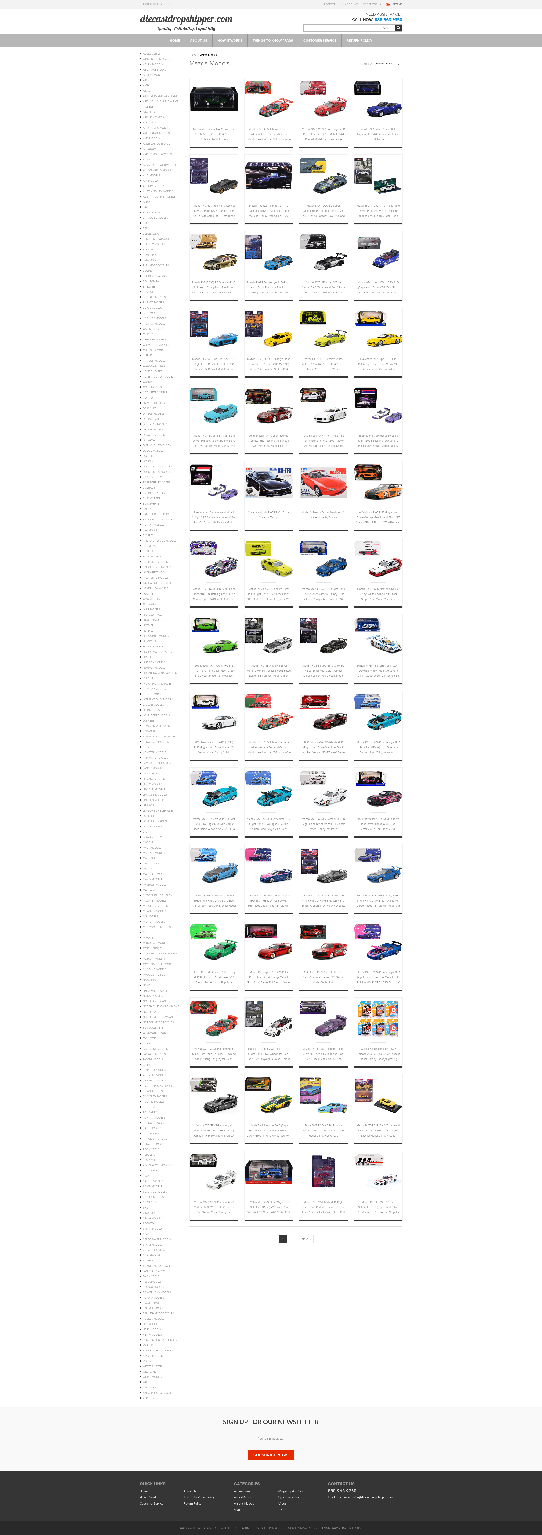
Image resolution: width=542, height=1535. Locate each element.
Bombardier (151, 254)
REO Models (151, 1149)
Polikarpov (151, 1112)
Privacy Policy (307, 1528)
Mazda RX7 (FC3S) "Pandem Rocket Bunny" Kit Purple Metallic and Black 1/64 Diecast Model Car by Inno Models (323, 1054)
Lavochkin (150, 773)
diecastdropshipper (217, 1528)
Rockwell (150, 1160)
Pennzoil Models (155, 1070)
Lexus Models (152, 784)
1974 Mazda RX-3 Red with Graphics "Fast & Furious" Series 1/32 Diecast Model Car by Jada (323, 977)
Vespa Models (152, 1334)
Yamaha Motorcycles (158, 1392)
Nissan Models (153, 995)
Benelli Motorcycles (158, 239)
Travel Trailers (153, 1302)
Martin (147, 868)
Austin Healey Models (158, 191)
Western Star (152, 1366)
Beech (147, 223)
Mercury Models (155, 911)
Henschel (149, 641)
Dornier (148, 456)
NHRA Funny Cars (155, 990)
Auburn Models (154, 186)
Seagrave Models (155, 1191)
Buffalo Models (154, 297)
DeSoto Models (154, 434)
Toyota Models (153, 1297)
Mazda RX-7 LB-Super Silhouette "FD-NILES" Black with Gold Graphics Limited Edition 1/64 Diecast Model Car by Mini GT (323, 671)
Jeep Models (151, 710)
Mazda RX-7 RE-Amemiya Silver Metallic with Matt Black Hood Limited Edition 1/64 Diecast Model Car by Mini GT (269, 671)
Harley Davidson (154, 620)
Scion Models (152, 1186)
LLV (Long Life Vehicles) (158, 810)
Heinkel (148, 630)
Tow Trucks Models (157, 1292)
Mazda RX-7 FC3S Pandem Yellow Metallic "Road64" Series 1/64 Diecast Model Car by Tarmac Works (323, 364)
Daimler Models (154, 403)
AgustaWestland (154, 69)
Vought (148, 1361)
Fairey (147, 509)
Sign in (146, 4)
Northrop (150, 1011)
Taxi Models (151, 1276)
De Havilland (152, 419)
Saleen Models (153, 1181)
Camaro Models (154, 323)
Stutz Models (152, 1244)
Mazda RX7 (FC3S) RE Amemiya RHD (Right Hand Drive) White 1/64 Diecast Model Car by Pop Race (323, 824)
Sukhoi (148, 1260)
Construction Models (159, 376)
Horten (148, 657)
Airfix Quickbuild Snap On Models (161, 104)
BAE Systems (151, 212)
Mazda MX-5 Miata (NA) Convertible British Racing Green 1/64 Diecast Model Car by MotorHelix (214, 134)
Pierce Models (153, 1091)
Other (147, 1043)
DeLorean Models (155, 424)
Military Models (154, 921)
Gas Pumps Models (156, 577)
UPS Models (151, 1324)
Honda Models (153, 646)
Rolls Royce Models (157, 1165)
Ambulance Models (156, 133)
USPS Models (152, 1329)
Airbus (147, 80)
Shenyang (150, 1202)
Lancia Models (153, 768)
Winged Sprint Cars (156, 59)
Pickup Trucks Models (158, 1085)
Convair (148, 381)
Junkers (149, 720)
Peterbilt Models (155, 1075)
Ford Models (152, 556)
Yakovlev (149, 1387)
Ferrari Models (154, 524)
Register (330, 4)
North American (154, 1001)
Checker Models (154, 339)
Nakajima (149, 980)
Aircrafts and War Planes (161, 96)
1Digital (357, 1528)
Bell (146, 228)
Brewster (149, 286)
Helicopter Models (156, 636)
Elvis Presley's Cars (157, 482)
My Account (349, 4)
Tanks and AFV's (154, 1271)
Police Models (153, 1107)
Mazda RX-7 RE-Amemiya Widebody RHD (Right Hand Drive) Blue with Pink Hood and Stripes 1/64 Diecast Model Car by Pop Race (269, 901)
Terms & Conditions (280, 1528)
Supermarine (152, 1255)
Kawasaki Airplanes (156, 726)
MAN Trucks (151, 863)
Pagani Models (153, 1059)
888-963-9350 (388, 19)
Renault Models (154, 1144)
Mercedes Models (155, 905)
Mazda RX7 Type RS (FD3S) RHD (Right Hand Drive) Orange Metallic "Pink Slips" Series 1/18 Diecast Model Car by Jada (268, 978)
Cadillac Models (154, 318)
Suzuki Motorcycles (157, 1265)
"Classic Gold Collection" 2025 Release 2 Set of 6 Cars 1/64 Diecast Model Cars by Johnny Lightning (378, 1054)
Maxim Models (152, 879)
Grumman (149, 604)
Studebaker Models (157, 1239)
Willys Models (153, 1377)
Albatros (149, 122)
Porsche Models (154, 1123)
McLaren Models (154, 900)
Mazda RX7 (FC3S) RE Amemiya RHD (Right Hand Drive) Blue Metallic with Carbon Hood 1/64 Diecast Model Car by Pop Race (378, 901)
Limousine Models (155, 794)
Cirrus (147, 355)
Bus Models (151, 313)
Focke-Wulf (151, 546)
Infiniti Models (153, 694)
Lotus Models (153, 826)
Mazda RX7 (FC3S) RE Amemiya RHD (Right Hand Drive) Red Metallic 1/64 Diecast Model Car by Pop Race (323, 134)
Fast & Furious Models (159, 519)
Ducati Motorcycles (157, 466)
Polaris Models (154, 1101)
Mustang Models (155, 969)
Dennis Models (153, 429)
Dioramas (149, 440)
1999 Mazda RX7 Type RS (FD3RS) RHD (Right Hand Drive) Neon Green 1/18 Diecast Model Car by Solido (214, 670)
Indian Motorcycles (157, 683)
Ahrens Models (154, 74)
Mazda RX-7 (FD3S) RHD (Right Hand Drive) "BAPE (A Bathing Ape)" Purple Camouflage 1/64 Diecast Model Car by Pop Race (213, 595)
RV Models (150, 1170)
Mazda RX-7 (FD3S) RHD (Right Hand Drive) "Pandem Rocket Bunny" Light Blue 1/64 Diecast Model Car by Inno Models (213, 441)
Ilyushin (148, 678)
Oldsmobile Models (156, 1033)
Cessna (148, 334)
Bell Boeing (151, 233)
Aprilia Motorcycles (157, 154)
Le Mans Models (154, 778)
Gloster (149, 593)
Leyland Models (154, 789)
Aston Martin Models (158, 170)
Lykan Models (152, 837)
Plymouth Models (155, 1096)
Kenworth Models (156, 741)
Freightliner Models (157, 567)
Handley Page (152, 614)
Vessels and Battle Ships (160, 1340)
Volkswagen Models (157, 1350)
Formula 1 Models (155, 561)
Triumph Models (154, 1308)
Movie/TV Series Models (159, 964)
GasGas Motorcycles (158, 583)
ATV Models (151, 180)
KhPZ (146, 747)
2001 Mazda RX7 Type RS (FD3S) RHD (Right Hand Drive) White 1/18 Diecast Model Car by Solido (214, 747)
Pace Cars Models (155, 1048)
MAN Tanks (150, 858)
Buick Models (152, 307)
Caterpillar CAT (154, 329)
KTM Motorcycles (155, 757)
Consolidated (153, 371)
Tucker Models (153, 1318)
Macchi (148, 842)
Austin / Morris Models (159, 196)
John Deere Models (156, 715)
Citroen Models (154, 360)
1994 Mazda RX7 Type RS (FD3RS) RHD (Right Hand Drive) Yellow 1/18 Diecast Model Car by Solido (378, 364)
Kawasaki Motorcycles (159, 736)
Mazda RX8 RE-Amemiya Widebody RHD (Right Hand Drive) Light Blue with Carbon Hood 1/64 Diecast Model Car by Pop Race (214, 901)
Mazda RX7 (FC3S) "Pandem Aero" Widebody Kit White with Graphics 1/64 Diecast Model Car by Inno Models (214, 1208)
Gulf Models (152, 609)
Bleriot (148, 249)
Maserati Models (154, 874)
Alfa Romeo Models (156, 127)
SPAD (146, 1234)
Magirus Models (154, 853)
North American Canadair (161, 1006)
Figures (148, 535)
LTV (145, 831)
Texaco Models (153, 1287)
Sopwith (149, 1223)
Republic (149, 1154)
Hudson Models (154, 662)
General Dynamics (155, 588)
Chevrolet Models (156, 344)
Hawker (148, 625)
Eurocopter (151, 498)
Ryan (146, 1175)
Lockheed (150, 816)
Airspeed (149, 112)
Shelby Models (153, 1197)
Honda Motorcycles (157, 651)
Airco (147, 90)
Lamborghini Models (157, 763)
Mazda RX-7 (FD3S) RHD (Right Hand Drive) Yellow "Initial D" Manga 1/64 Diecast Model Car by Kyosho (378, 1130)
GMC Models (151, 598)
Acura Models (153, 64)
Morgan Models (154, 958)
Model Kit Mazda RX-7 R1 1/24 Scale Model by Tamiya (268, 515)
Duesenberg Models (157, 471)
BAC (145, 207)
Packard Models (154, 1054)
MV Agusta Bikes (154, 974)
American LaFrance (156, 143)
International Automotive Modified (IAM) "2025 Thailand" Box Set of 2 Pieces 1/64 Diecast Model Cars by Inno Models (378, 441)
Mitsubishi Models (156, 943)
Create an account (168, 4)
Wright (148, 1382)
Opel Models (151, 1038)
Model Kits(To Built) (156, 948)
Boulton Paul (152, 281)
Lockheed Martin (155, 821)
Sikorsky (149, 1212)
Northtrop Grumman (158, 1017)
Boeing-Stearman (155, 276)
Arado (147, 159)
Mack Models (152, 847)
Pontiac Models (154, 1117)
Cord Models (152, 387)
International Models (158, 699)
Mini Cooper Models (157, 927)
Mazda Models (153, 890)
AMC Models (151, 138)
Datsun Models (153, 413)
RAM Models (151, 1133)
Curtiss (148, 397)
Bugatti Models (154, 302)
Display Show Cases (157, 445)
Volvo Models (153, 1355)
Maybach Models (154, 884)
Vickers (148, 1345)
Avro (146, 202)
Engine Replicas (154, 493)
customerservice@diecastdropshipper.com (365, 1497)
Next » (306, 1239)
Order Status (372, 4)
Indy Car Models (154, 688)
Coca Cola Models (156, 366)
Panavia (148, 1064)
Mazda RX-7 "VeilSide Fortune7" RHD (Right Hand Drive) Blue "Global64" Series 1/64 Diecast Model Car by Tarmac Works (213, 365)
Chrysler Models (155, 350)
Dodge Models (153, 450)
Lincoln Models (154, 800)
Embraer (149, 487)
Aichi (146, 85)
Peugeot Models (154, 1080)
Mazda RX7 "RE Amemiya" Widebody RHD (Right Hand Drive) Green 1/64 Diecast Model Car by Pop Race (214, 977)
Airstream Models (155, 117)
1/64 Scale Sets (153, 1027)
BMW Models (151, 260)
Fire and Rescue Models (159, 540)
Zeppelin (148, 1398)
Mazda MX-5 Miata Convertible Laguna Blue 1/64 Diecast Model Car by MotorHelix (378, 134)
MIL (145, 932)
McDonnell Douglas (157, 895)
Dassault (149, 408)
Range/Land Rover (156, 1138)
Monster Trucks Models (160, 953)
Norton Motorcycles (158, 1022)
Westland (150, 1371)
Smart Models (153, 1228)
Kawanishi (150, 731)
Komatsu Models (154, 752)
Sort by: (367, 63)
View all (283, 1509)
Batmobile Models (155, 217)
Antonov (149, 149)
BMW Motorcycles (156, 265)
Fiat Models (151, 530)
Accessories (152, 53)
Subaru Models (154, 1250)
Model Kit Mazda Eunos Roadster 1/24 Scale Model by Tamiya (323, 515)
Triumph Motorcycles (158, 1313)
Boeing (148, 270)
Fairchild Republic (156, 514)
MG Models (150, 916)
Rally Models (152, 1128)
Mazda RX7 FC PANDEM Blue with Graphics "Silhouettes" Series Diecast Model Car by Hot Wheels (323, 1130)
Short (147, 1207)
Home (193, 55)
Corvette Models (155, 392)
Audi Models (151, 175)
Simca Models (152, 1218)
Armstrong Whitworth (159, 164)
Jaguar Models (153, 704)
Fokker (148, 551)
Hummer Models (154, 667)
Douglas (149, 461)
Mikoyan (148, 937)
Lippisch (148, 805)
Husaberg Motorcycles (160, 673)
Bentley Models (154, 244)
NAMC (147, 985)
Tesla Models (152, 1281)
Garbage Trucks (154, 572)
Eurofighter (152, 503)
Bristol (148, 291)
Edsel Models (152, 477)
